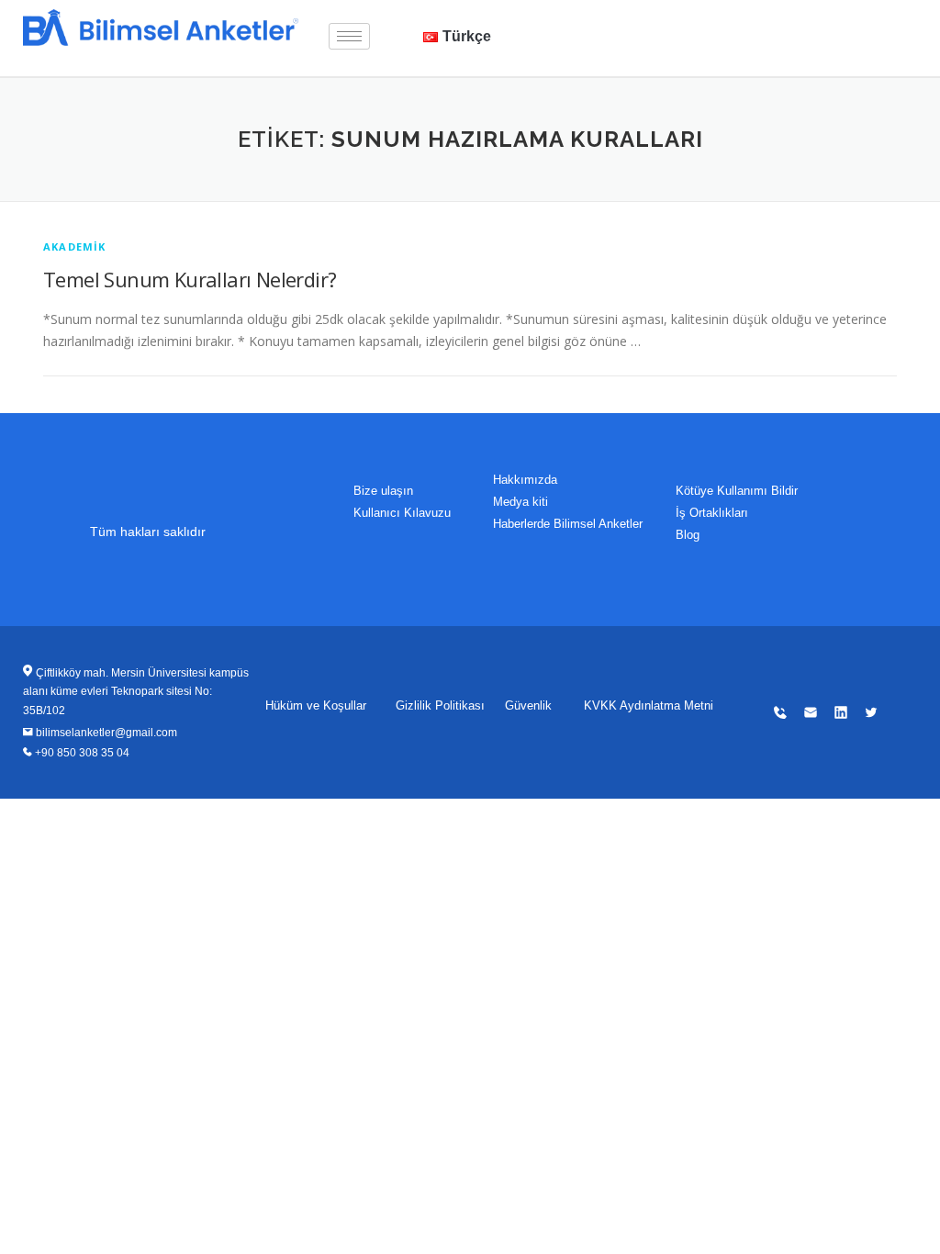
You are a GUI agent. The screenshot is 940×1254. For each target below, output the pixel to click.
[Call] (722, 27)
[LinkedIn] (803, 27)
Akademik (74, 246)
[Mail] (763, 27)
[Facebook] (843, 27)
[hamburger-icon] (349, 36)
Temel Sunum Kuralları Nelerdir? (189, 279)
